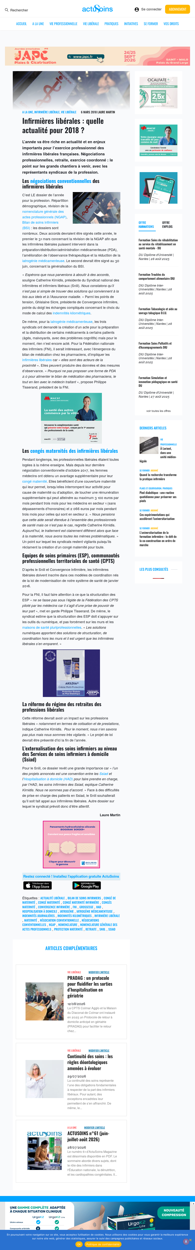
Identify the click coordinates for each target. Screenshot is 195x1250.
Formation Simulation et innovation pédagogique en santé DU (158, 381)
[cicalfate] (158, 106)
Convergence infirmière (54, 907)
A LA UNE (38, 23)
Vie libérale (91, 23)
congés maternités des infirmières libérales (74, 450)
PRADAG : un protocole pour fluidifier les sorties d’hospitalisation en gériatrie (89, 986)
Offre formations (146, 224)
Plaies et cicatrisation (150, 488)
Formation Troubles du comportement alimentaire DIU (157, 276)
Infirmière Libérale (47, 112)
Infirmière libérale (107, 915)
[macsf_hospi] (71, 442)
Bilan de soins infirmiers (84, 898)
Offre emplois (167, 224)
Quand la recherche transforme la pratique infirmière (158, 476)
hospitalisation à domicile (39, 911)
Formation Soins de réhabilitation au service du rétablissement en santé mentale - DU (158, 244)
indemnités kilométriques (71, 312)
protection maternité (68, 929)
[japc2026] (97, 64)
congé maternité (34, 481)
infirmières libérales (37, 359)
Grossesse (86, 907)
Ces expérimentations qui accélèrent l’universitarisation (157, 516)
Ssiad (103, 773)
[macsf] (158, 154)
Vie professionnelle (63, 23)
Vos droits (171, 23)
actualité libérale (52, 898)
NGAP (52, 924)
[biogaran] (71, 866)
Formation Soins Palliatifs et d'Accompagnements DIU (155, 345)
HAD (98, 907)
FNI (75, 907)
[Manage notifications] (186, 1242)
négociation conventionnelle (59, 920)
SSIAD (111, 929)
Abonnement (177, 9)
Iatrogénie (67, 911)
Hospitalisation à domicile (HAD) (48, 778)
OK (79, 1244)
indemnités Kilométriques (75, 915)
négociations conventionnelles (61, 180)
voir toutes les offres (158, 411)
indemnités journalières (38, 915)
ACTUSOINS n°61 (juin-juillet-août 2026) (88, 1136)
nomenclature (67, 924)
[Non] (190, 1240)
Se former (151, 23)
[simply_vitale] (158, 202)
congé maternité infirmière (81, 902)
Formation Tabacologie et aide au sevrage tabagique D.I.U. (158, 311)
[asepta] (71, 695)
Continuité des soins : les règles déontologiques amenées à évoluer (90, 1062)
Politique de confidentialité (103, 1244)
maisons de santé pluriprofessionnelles (51, 627)
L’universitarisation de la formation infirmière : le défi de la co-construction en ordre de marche (158, 538)
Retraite (91, 929)
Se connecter (151, 8)
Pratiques (111, 23)
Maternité (30, 920)
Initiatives (131, 23)
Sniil (102, 929)
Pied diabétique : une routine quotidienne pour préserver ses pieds (158, 496)
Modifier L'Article (99, 972)
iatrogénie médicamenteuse (43, 260)
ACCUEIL (21, 23)
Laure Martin (106, 112)
